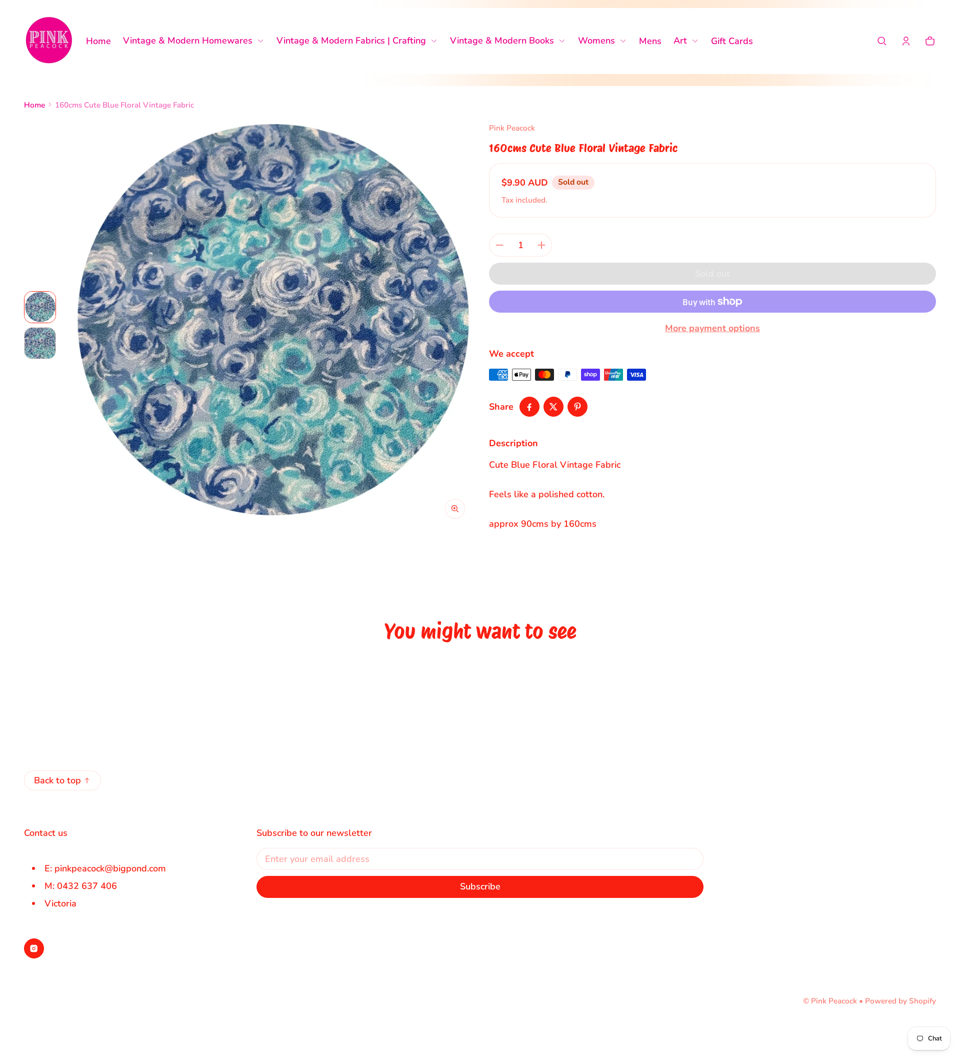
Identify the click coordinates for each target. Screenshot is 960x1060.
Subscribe (480, 886)
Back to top (57, 780)
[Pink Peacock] (49, 41)
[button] (882, 41)
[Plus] (542, 245)
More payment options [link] (712, 328)
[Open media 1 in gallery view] (40, 307)
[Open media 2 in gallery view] (40, 343)
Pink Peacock (834, 1001)
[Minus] (500, 245)
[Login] (906, 41)
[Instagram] (34, 948)
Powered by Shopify (900, 1001)
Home (34, 105)
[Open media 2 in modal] (269, 325)
